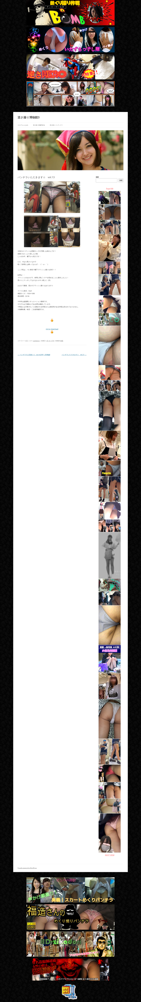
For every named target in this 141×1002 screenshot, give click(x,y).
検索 (97, 177)
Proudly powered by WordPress (27, 868)
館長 (61, 341)
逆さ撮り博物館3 (29, 117)
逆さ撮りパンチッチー (56, 125)
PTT (26, 341)
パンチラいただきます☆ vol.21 (74, 355)
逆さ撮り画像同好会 (39, 125)
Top (136, 997)
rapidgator (36, 341)
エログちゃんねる (23, 125)
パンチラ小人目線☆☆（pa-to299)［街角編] (34, 355)
